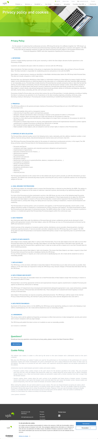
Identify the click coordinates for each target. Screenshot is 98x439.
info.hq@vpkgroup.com (27, 417)
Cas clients (48, 4)
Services (27, 4)
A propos (56, 4)
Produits (17, 4)
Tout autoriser (86, 423)
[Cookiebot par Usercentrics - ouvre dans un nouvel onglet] (9, 436)
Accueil (4, 8)
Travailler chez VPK (78, 4)
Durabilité (37, 4)
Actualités (67, 4)
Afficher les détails (23, 436)
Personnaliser (85, 427)
